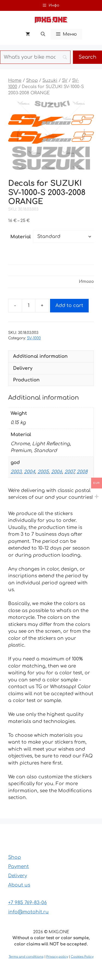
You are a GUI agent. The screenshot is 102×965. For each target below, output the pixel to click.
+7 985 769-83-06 (27, 902)
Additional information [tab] (40, 356)
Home (14, 80)
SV (64, 80)
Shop (32, 80)
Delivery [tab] (22, 368)
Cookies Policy (82, 956)
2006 (56, 471)
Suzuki (49, 80)
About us (19, 885)
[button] (43, 34)
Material (20, 236)
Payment (18, 866)
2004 (29, 471)
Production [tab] (26, 380)
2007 (69, 471)
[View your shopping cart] (27, 34)
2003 (16, 471)
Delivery (17, 875)
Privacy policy (57, 956)
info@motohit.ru (28, 911)
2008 (82, 471)
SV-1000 (34, 338)
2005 (43, 471)
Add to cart (69, 305)
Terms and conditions (26, 956)
